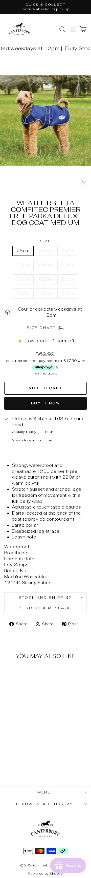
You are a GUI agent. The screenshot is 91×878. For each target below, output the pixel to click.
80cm (67, 293)
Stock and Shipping (45, 597)
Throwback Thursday (44, 804)
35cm (67, 251)
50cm (67, 265)
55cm (23, 279)
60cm (45, 279)
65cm (67, 279)
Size (45, 241)
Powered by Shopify (45, 873)
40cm (23, 265)
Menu (44, 792)
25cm (23, 251)
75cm (45, 293)
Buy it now (45, 403)
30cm (45, 251)
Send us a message (46, 608)
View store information (32, 440)
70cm (23, 293)
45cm (45, 265)
